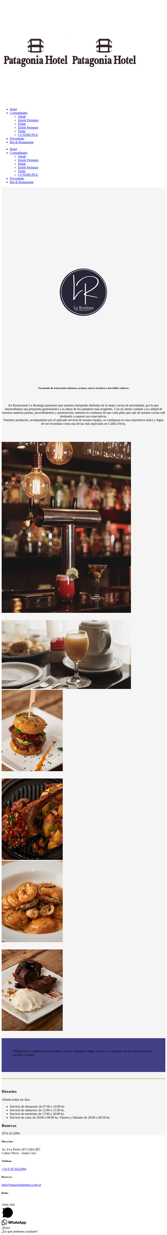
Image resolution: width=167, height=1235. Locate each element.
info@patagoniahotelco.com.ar (21, 1185)
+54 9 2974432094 (14, 1169)
